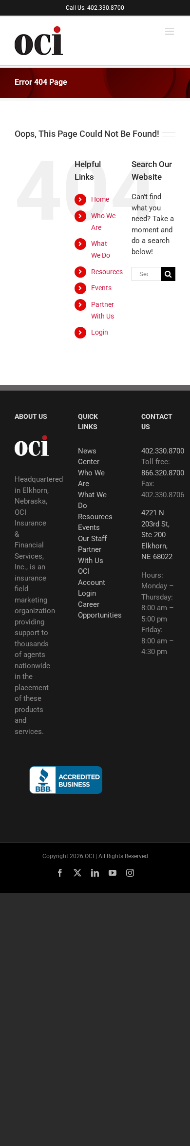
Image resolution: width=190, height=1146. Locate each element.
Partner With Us (90, 555)
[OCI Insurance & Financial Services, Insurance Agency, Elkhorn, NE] (65, 780)
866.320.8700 (162, 473)
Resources (107, 272)
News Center (88, 457)
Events (101, 288)
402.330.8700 (162, 451)
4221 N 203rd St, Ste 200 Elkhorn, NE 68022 (156, 534)
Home (100, 199)
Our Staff (92, 538)
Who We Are (91, 478)
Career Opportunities (95, 610)
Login (99, 332)
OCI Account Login (91, 582)
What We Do (92, 500)
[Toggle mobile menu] (170, 31)
